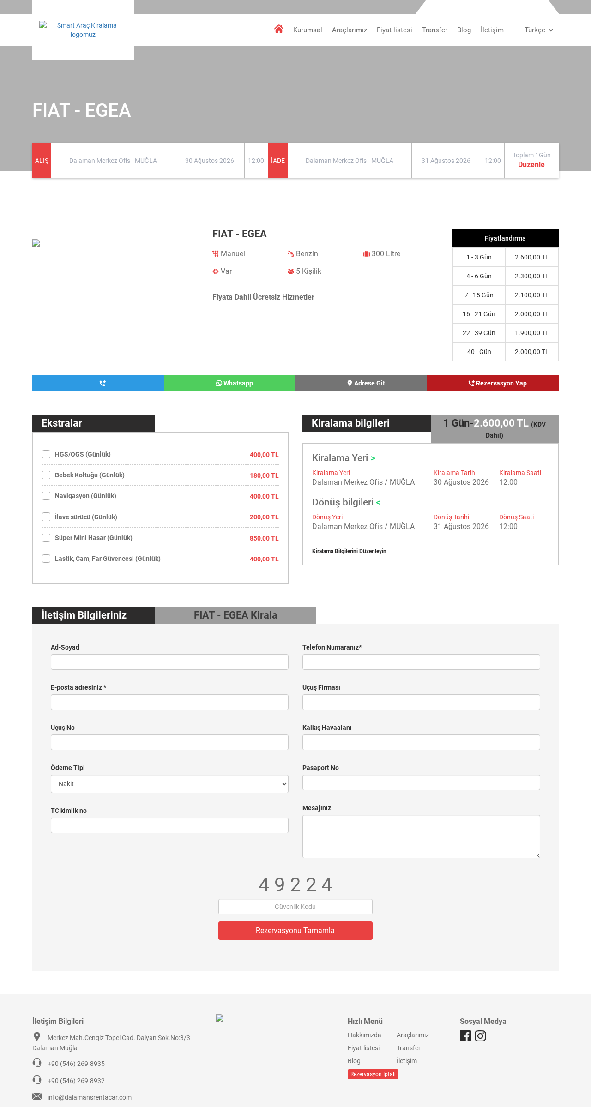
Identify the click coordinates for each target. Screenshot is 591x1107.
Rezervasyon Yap (501, 383)
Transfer (434, 30)
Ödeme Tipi (68, 767)
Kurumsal (307, 30)
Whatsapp (237, 383)
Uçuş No (63, 727)
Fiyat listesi (394, 30)
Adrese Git (369, 383)
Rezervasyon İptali (373, 1074)
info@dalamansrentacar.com (90, 1097)
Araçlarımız (349, 30)
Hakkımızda (364, 1035)
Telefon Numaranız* (332, 647)
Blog (464, 30)
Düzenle (531, 164)
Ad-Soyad (65, 647)
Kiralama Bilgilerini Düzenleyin (349, 551)
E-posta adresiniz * (78, 687)
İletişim (492, 30)
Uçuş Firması (321, 687)
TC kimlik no (69, 810)
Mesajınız (316, 808)
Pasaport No (320, 767)
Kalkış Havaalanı (327, 727)
